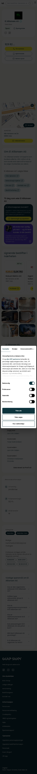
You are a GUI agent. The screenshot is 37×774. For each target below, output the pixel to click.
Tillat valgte (18, 417)
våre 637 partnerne (13, 359)
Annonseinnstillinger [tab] (27, 349)
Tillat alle (18, 411)
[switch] (32, 389)
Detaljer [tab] (14, 349)
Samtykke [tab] (5, 349)
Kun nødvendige (18, 424)
